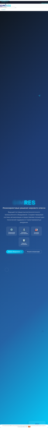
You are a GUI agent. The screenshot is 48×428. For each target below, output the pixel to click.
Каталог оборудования (15, 251)
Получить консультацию (33, 251)
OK (29, 426)
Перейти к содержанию (4, 0)
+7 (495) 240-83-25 (44, 3)
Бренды (3, 9)
